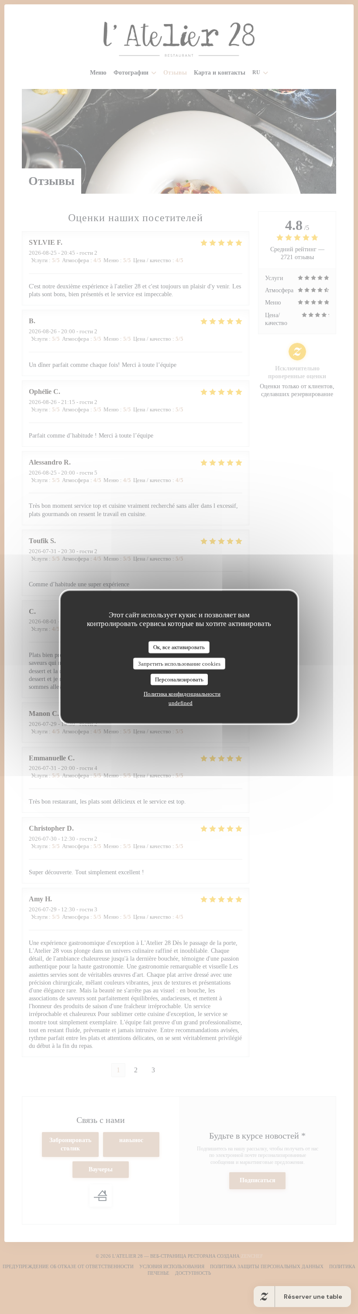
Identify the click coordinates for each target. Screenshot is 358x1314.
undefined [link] (181, 702)
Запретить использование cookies (179, 663)
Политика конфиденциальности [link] (182, 693)
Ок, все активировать (179, 647)
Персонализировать (179, 679)
